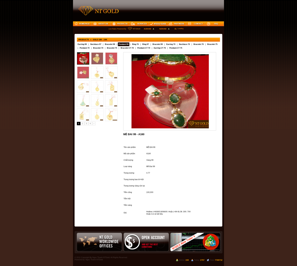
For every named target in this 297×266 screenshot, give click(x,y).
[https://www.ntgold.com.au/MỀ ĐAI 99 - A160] (83, 58)
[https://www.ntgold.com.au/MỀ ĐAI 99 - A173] (83, 86)
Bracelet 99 (110, 44)
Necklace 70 (184, 44)
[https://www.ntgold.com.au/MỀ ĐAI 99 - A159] (83, 100)
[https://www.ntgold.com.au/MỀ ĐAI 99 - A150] (97, 115)
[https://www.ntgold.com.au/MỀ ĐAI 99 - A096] (97, 58)
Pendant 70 (85, 48)
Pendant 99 (124, 44)
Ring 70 (135, 44)
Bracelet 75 (212, 44)
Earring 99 (82, 44)
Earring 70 (170, 44)
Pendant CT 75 (175, 48)
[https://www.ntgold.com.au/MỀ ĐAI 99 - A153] (111, 100)
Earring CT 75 (160, 48)
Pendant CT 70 (143, 48)
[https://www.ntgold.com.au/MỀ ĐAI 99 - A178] (97, 72)
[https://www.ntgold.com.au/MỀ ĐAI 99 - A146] (111, 115)
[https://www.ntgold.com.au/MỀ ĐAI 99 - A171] (97, 86)
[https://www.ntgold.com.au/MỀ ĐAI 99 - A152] (83, 115)
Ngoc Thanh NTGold (94, 260)
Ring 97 (145, 44)
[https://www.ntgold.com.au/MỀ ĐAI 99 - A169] (111, 86)
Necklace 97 (95, 44)
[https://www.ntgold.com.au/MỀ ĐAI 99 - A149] (83, 72)
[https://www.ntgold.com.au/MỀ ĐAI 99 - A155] (97, 100)
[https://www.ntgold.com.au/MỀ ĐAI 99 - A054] (111, 58)
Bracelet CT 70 (127, 48)
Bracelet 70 (199, 44)
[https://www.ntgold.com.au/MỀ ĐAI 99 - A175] (111, 72)
